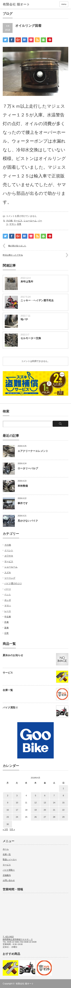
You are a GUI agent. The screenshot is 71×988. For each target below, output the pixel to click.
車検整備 (23, 485)
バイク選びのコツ (13, 583)
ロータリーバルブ (28, 468)
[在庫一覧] (44, 968)
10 (17, 803)
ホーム (6, 849)
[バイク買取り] (27, 968)
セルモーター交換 (31, 338)
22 (63, 810)
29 (63, 817)
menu (63, 4)
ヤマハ (12, 224)
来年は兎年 (27, 281)
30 (8, 824)
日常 (19, 224)
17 (17, 810)
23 (8, 817)
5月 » (12, 829)
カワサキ (8, 556)
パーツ (7, 589)
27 (45, 817)
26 (35, 817)
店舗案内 (7, 875)
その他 (9, 220)
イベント (8, 550)
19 (35, 810)
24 (17, 817)
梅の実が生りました (17, 246)
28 (54, 817)
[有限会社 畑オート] (17, 5)
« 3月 (5, 829)
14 (54, 803)
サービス (18, 220)
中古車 (7, 616)
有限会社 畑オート (25, 983)
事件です (23, 503)
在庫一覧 (8, 690)
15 (63, 803)
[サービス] (10, 968)
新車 (6, 627)
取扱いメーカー (10, 859)
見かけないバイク (28, 520)
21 (54, 810)
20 (45, 810)
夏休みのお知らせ (13, 655)
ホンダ (7, 600)
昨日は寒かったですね (13, 255)
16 (8, 810)
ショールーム (30, 220)
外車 (6, 622)
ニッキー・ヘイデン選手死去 (37, 300)
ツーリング (9, 578)
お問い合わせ (9, 880)
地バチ (24, 319)
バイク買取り (10, 707)
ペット (7, 594)
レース (7, 611)
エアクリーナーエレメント (33, 450)
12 (35, 803)
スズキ (7, 572)
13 (45, 803)
